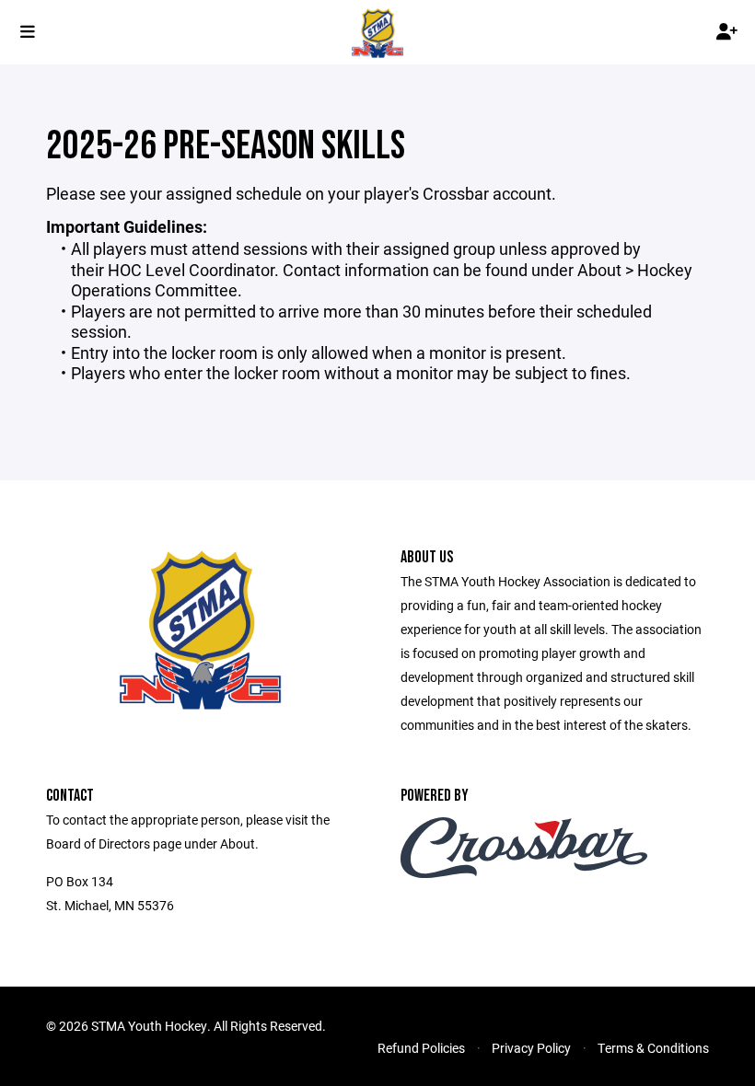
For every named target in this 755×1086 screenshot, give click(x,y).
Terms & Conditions (653, 1048)
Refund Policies (421, 1048)
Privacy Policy (531, 1048)
